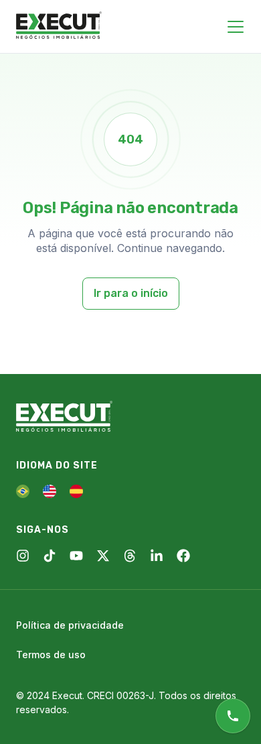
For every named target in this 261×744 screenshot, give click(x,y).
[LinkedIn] (156, 555)
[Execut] (59, 26)
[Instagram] (22, 555)
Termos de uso (51, 654)
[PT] (22, 491)
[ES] (76, 491)
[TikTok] (49, 555)
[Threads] (130, 555)
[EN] (49, 491)
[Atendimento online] (232, 715)
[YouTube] (76, 555)
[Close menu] (235, 26)
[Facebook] (183, 555)
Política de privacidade (70, 625)
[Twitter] (103, 555)
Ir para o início (131, 293)
